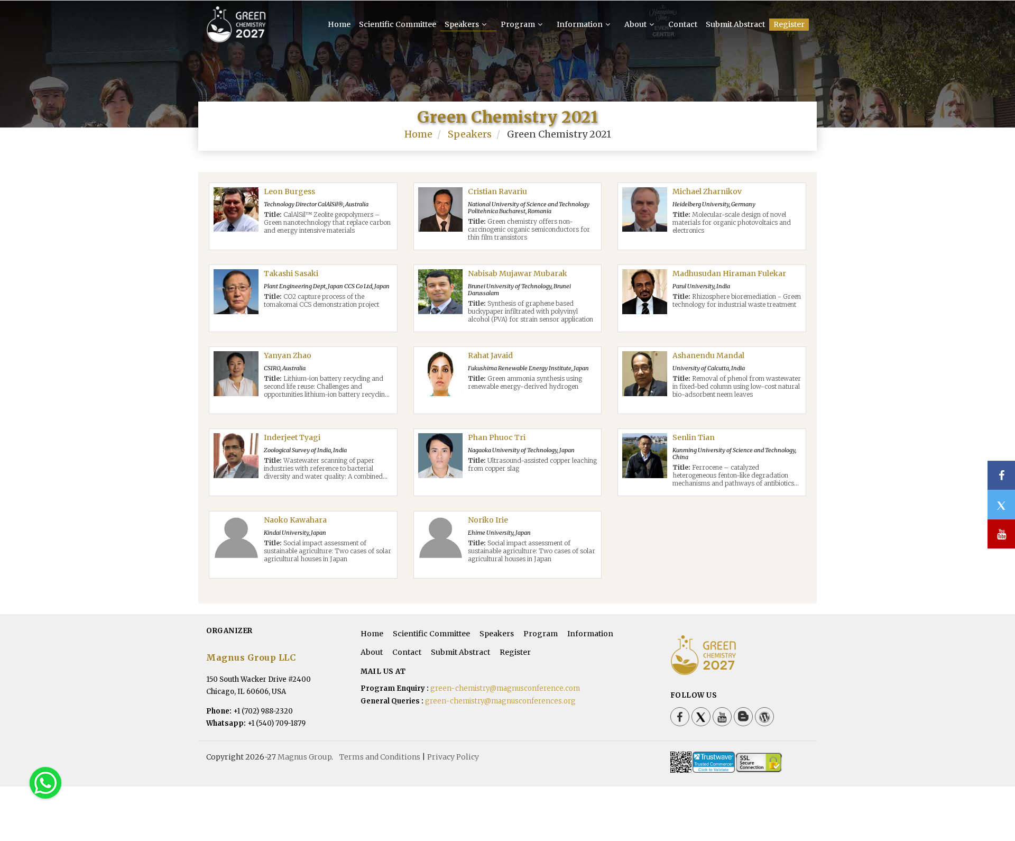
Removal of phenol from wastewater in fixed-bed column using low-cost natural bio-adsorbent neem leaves (736, 386)
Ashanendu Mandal (708, 355)
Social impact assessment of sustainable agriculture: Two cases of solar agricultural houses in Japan (327, 551)
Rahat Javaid (490, 355)
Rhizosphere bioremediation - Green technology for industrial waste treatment (736, 300)
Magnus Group (304, 757)
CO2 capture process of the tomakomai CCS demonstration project (321, 300)
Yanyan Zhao (287, 355)
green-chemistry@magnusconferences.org (500, 701)
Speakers (463, 24)
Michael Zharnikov (707, 191)
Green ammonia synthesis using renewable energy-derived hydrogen (525, 382)
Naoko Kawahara (295, 520)
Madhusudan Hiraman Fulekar (729, 273)
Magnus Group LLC (251, 657)
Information (580, 24)
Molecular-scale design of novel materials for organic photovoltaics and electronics (731, 222)
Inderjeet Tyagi (292, 437)
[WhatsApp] (45, 782)
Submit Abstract (735, 24)
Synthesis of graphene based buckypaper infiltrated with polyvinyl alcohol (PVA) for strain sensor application (530, 311)
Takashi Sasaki (291, 273)
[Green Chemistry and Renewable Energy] (236, 37)
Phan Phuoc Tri (496, 437)
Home (339, 24)
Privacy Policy (453, 757)
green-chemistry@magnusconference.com (505, 688)
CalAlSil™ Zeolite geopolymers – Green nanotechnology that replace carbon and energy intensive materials (327, 222)
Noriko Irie (488, 520)
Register (789, 24)
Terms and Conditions (379, 757)
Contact (682, 24)
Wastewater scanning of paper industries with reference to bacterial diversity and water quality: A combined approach (323, 472)
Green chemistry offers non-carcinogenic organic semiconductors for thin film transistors (529, 229)
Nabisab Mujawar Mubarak (517, 273)
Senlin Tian (693, 437)
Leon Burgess (289, 191)
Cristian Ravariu (497, 191)
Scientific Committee (397, 24)
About (636, 24)
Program (519, 24)
